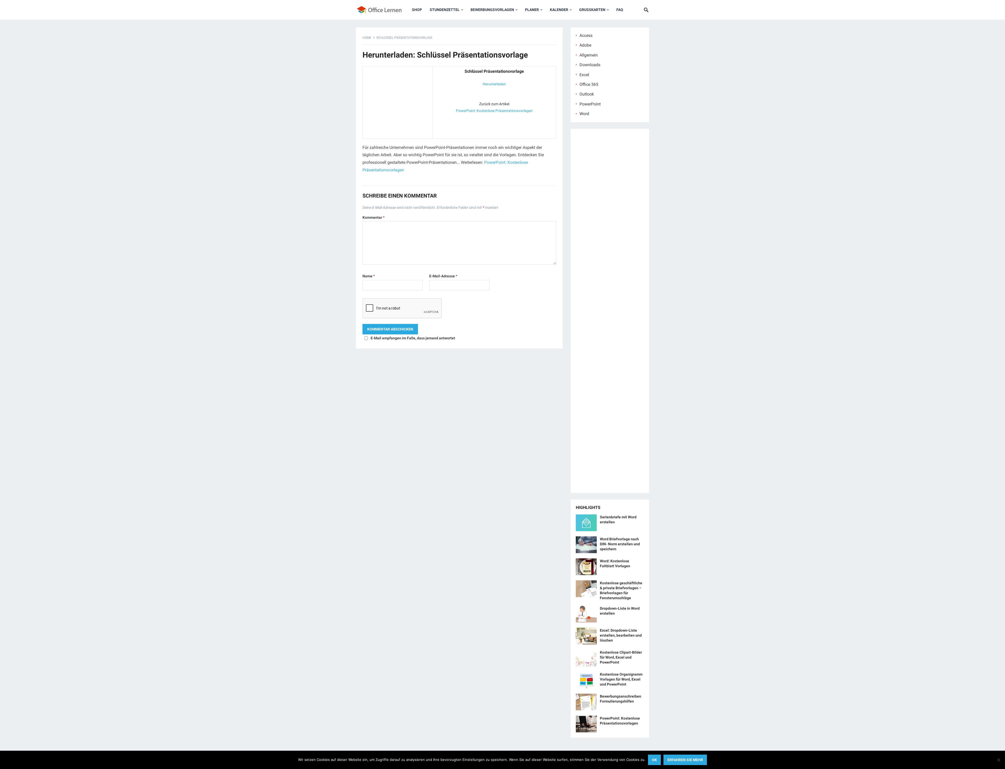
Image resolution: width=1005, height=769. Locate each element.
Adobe (585, 45)
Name (368, 276)
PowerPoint (590, 104)
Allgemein (588, 55)
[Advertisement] (397, 101)
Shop (417, 10)
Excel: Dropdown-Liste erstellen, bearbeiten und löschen (621, 635)
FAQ (619, 10)
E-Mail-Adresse (443, 276)
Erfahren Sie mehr (685, 760)
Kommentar (373, 217)
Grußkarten (592, 10)
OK (654, 760)
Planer (532, 10)
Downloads (589, 64)
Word (584, 113)
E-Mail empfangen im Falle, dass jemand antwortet (413, 338)
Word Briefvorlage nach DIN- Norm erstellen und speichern (620, 544)
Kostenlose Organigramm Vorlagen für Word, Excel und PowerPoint (621, 679)
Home (366, 38)
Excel (584, 74)
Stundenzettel (445, 10)
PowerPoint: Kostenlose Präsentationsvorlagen (494, 111)
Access (586, 35)
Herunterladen (494, 84)
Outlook (586, 94)
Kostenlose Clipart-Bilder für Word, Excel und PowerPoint (621, 657)
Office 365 (588, 84)
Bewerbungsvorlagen (492, 10)
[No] (998, 759)
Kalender (559, 10)
